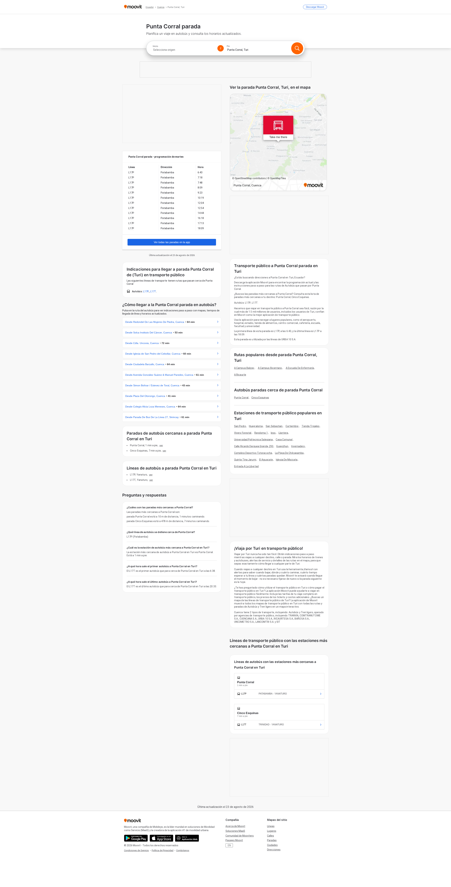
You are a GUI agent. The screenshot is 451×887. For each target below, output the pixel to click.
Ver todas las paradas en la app (172, 242)
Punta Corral (241, 397)
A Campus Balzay (244, 368)
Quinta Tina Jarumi (245, 459)
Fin (228, 46)
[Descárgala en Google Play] (136, 838)
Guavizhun (282, 446)
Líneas (270, 826)
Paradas (272, 840)
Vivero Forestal (242, 432)
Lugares (271, 831)
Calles (270, 835)
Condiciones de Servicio (136, 850)
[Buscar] (297, 48)
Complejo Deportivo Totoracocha (253, 453)
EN (229, 845)
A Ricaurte (240, 374)
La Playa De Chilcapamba (289, 453)
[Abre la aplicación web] (187, 838)
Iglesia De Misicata (286, 459)
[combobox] (183, 50)
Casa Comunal (284, 439)
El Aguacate (266, 459)
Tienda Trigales (311, 426)
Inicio (155, 46)
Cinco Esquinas (260, 397)
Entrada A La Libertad (246, 466)
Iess (273, 432)
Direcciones (273, 849)
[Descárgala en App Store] (161, 838)
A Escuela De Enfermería (300, 368)
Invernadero (298, 446)
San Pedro (240, 426)
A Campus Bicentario (270, 368)
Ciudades (272, 845)
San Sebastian (274, 426)
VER (161, 445)
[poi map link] (278, 142)
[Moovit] (133, 7)
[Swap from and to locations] (220, 48)
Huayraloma (256, 426)
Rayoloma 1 (261, 432)
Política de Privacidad (162, 850)
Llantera (283, 432)
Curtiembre (292, 426)
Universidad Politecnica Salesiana (253, 439)
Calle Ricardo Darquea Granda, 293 (253, 446)
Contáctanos (182, 850)
